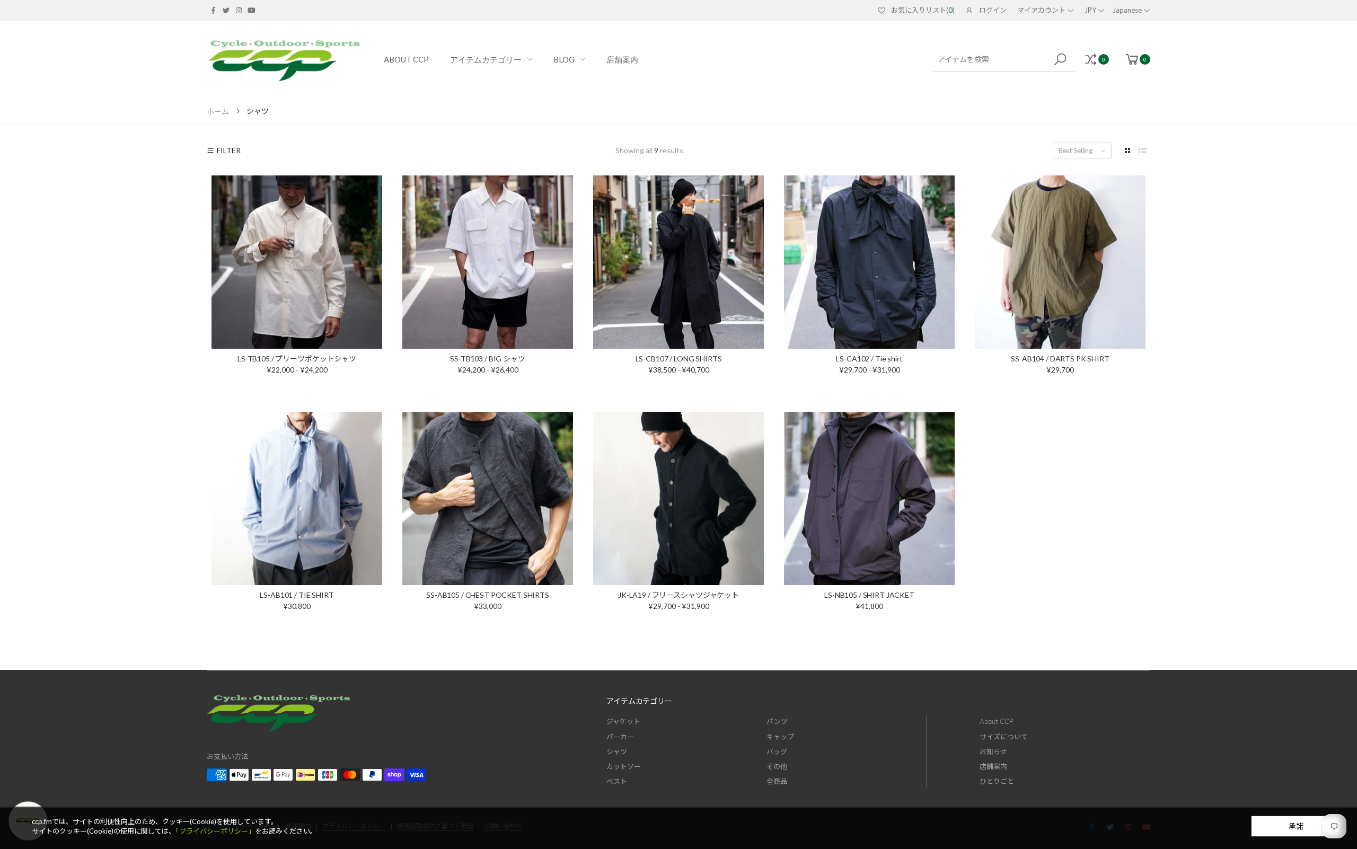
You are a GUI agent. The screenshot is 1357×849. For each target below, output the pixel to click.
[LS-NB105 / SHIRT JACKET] (869, 498)
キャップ (780, 736)
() (923, 10)
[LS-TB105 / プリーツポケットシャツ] (297, 262)
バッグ (776, 751)
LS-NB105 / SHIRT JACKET (869, 594)
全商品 (776, 781)
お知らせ (993, 751)
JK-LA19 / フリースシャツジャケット (678, 594)
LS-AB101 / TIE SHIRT (296, 594)
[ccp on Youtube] (251, 10)
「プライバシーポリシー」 (215, 831)
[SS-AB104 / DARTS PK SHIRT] (1060, 262)
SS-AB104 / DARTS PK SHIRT (1060, 358)
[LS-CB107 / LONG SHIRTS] (678, 262)
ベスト (616, 781)
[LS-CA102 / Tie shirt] (869, 262)
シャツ (616, 751)
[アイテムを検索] (1062, 59)
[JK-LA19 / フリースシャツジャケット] (678, 498)
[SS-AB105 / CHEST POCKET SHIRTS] (487, 498)
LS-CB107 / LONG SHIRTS (679, 358)
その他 (776, 766)
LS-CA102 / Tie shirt (869, 358)
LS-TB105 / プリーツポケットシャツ (296, 358)
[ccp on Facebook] (213, 10)
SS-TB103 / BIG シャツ (487, 358)
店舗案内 (993, 766)
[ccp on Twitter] (226, 10)
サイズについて (1004, 736)
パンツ (777, 721)
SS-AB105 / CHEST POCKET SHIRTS (487, 594)
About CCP (997, 721)
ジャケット (623, 721)
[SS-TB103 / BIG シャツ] (487, 262)
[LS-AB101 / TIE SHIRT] (297, 498)
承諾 (1296, 825)
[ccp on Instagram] (238, 10)
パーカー (620, 736)
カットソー (623, 766)
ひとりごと (997, 781)
